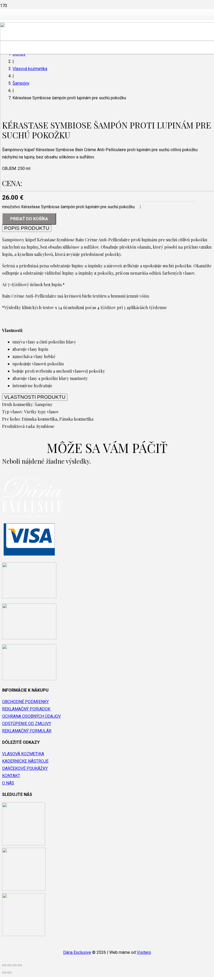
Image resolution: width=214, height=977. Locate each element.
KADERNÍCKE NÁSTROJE (25, 761)
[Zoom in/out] (20, 965)
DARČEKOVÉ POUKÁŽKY (25, 768)
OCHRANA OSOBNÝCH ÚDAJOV (31, 716)
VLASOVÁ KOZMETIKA (23, 753)
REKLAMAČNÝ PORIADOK (26, 708)
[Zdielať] (9, 965)
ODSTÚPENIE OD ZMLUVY (26, 723)
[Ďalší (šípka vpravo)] (9, 972)
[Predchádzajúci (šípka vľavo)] (4, 972)
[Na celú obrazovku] (15, 965)
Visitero (144, 952)
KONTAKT (11, 775)
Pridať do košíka (29, 218)
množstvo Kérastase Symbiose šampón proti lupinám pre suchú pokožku (68, 206)
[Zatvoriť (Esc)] (4, 965)
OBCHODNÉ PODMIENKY (25, 701)
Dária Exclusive (77, 952)
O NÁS (8, 783)
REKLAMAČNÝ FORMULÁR (26, 730)
